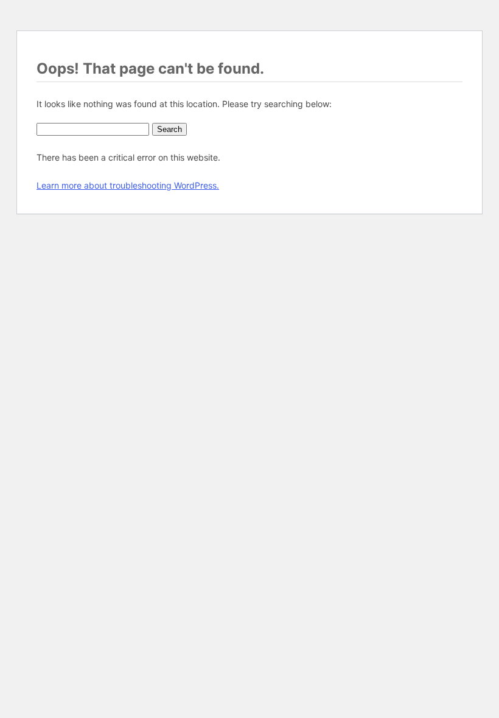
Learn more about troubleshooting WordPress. (128, 185)
